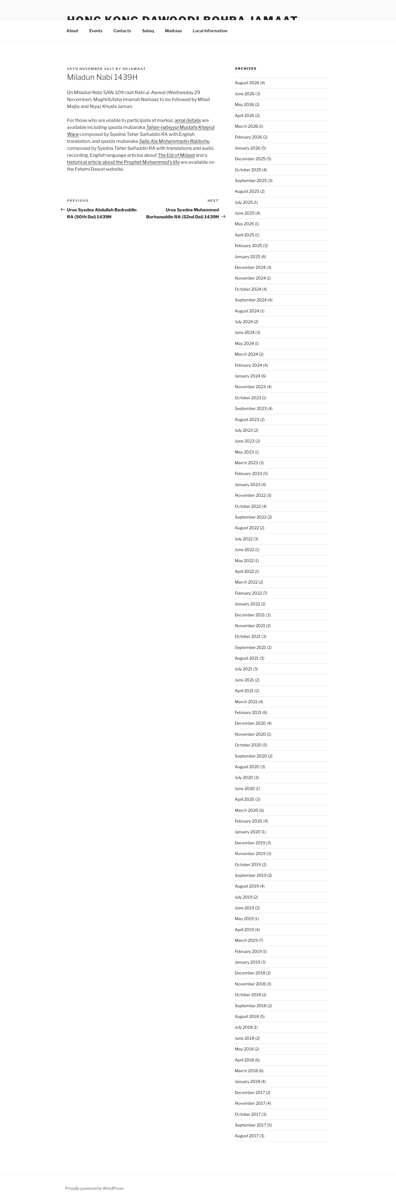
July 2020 (244, 777)
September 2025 (251, 180)
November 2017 (250, 1103)
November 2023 (250, 386)
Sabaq (148, 30)
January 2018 (247, 1081)
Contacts (122, 30)
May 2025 (244, 223)
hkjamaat (134, 69)
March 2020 (246, 810)
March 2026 (246, 126)
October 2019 (248, 864)
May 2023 (244, 451)
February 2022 (248, 593)
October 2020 (248, 744)
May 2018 (244, 1048)
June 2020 (245, 788)
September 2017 (250, 1124)
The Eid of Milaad (176, 155)
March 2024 (246, 354)
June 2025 (245, 212)
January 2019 (247, 962)
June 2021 (244, 679)
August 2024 (247, 310)
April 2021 (244, 690)
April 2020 (245, 799)
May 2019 (244, 918)
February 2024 (248, 365)
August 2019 (247, 885)
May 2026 (244, 104)
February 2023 (248, 473)
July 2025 (244, 202)
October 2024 (248, 289)
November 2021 (250, 625)
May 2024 (244, 343)
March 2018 (246, 1070)
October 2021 (248, 636)
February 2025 (248, 245)
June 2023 (245, 440)
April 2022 (244, 571)
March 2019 (246, 940)
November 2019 (250, 853)
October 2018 (248, 994)
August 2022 (247, 527)
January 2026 (247, 147)
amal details (188, 120)
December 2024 (250, 267)
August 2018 (247, 1016)
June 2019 (244, 907)
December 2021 (250, 614)
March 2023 (246, 462)
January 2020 (248, 831)
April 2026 (244, 115)
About (72, 30)
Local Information (210, 30)
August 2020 (247, 766)
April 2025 (244, 234)
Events (95, 30)
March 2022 (246, 582)
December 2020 (250, 723)
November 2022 (250, 495)
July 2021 (243, 668)
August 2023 (247, 419)
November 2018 (250, 983)
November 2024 (250, 278)
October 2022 (248, 506)
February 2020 (248, 820)
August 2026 (247, 82)
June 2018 (244, 1038)
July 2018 (244, 1027)
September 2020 (251, 755)
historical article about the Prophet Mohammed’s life (123, 162)
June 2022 (244, 549)
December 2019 (250, 842)
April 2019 (244, 929)
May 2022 (244, 560)
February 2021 (248, 712)
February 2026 (248, 136)
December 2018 (250, 972)
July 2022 (244, 538)
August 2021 (247, 658)
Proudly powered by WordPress (94, 1188)
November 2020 (250, 734)
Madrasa (173, 30)
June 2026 (245, 93)
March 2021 (246, 701)
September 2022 (250, 516)
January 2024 (247, 375)
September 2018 (250, 1005)
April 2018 (244, 1059)
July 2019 (244, 897)
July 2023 (244, 430)
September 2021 (250, 647)
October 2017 (248, 1114)
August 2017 (247, 1135)
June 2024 (245, 332)
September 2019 (250, 875)
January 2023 (247, 484)
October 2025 (248, 169)
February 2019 (248, 951)
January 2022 (247, 603)
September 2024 (251, 299)
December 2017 (250, 1092)
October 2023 (248, 397)
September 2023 (251, 408)
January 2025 (247, 256)
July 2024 (244, 321)
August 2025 (247, 191)
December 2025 (250, 158)
